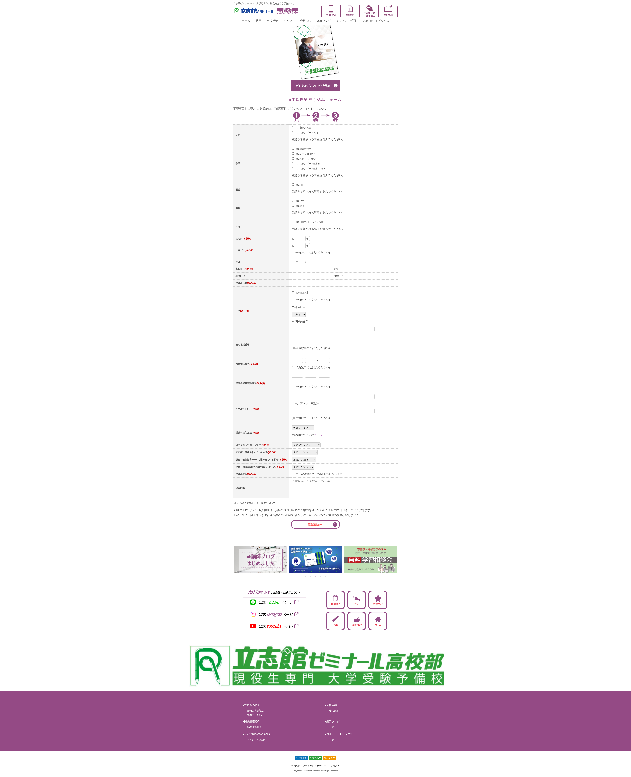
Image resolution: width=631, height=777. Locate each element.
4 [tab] (320, 577)
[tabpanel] (260, 559)
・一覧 (329, 727)
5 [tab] (325, 577)
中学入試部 (315, 758)
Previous (231, 559)
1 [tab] (305, 577)
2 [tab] (310, 577)
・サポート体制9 (252, 714)
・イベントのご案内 (254, 739)
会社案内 (335, 766)
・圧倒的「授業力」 (254, 710)
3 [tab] (315, 577)
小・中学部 (301, 758)
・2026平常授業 (252, 727)
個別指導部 (329, 758)
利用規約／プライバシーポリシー (308, 766)
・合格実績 (332, 710)
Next (400, 559)
